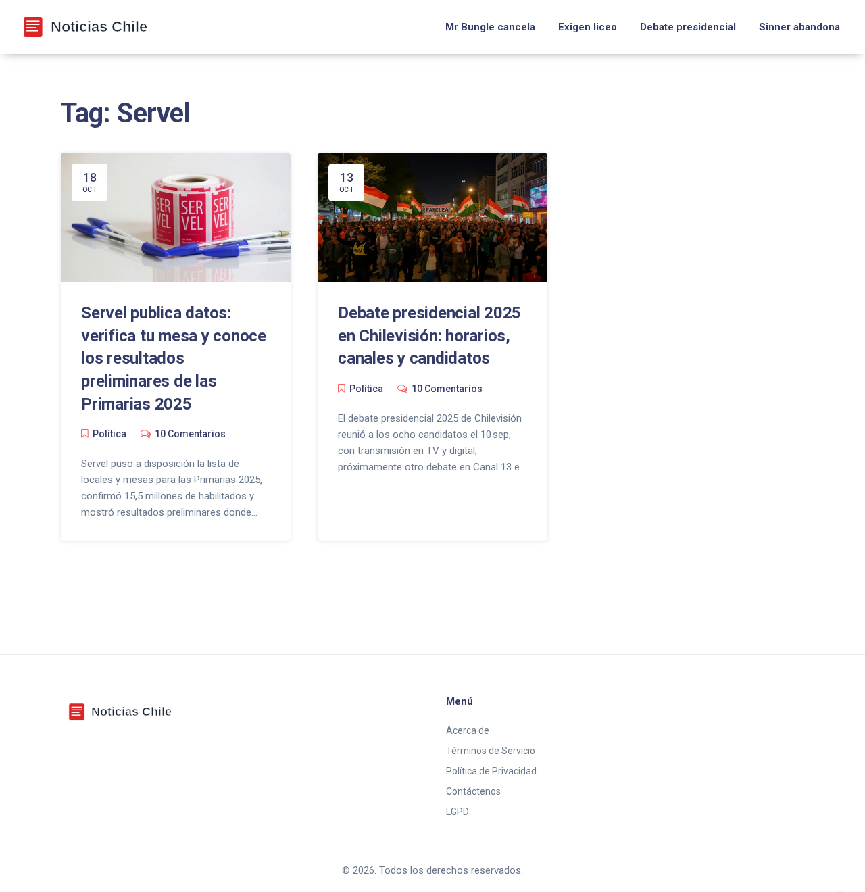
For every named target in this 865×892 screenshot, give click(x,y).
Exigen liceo (587, 27)
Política (109, 433)
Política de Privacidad (491, 771)
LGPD (457, 811)
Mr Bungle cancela (490, 27)
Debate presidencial (688, 27)
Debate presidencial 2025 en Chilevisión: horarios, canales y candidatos (429, 335)
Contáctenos (473, 791)
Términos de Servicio (490, 750)
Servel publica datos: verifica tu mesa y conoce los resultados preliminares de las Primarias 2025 (173, 358)
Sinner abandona (799, 27)
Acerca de (467, 730)
